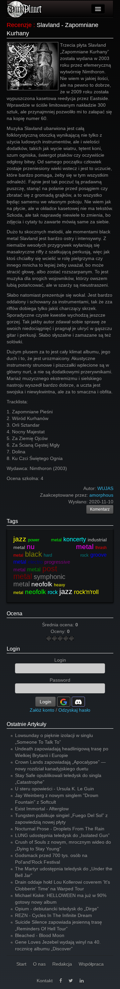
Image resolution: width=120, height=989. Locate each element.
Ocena (14, 613)
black (33, 554)
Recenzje (19, 25)
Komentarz (100, 509)
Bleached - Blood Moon (39, 935)
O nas (39, 964)
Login (13, 649)
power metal (45, 539)
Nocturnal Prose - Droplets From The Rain (59, 828)
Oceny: (59, 631)
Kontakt (45, 980)
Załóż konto (42, 710)
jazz (19, 539)
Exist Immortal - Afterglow (42, 808)
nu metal (60, 546)
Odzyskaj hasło (74, 710)
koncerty (74, 539)
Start (21, 964)
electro (35, 562)
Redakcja (62, 964)
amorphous (101, 495)
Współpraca (91, 964)
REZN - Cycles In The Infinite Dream (53, 915)
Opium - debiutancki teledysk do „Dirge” (57, 908)
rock (53, 592)
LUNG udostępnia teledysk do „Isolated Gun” (62, 835)
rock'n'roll (86, 592)
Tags (12, 521)
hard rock (66, 555)
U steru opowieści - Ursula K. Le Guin (54, 788)
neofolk (41, 584)
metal (34, 569)
